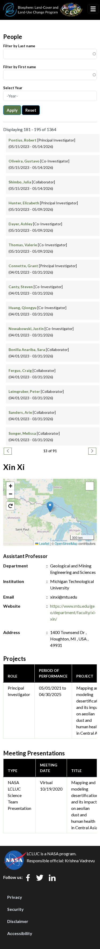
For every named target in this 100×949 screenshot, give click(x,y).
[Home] (43, 6)
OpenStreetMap (66, 543)
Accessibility (19, 933)
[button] (50, 506)
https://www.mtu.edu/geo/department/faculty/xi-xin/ (73, 612)
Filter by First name (19, 67)
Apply (12, 110)
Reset (30, 110)
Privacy (14, 897)
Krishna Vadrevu (80, 860)
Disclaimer (17, 921)
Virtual (46, 782)
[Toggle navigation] (93, 9)
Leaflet (43, 543)
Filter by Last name (19, 46)
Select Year (12, 88)
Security (15, 909)
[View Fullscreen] (90, 486)
